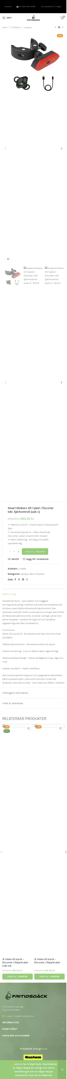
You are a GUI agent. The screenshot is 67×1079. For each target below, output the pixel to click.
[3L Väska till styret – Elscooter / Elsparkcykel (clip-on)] (17, 840)
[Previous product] (55, 27)
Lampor (28, 27)
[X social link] (19, 579)
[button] (5, 148)
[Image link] (26, 995)
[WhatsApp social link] (27, 579)
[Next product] (63, 27)
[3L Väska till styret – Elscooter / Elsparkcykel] (49, 840)
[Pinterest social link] (23, 579)
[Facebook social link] (15, 579)
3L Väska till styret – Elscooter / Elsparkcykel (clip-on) (15, 963)
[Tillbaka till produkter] (59, 27)
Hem (4, 27)
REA (32, 574)
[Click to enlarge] (8, 258)
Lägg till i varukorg (35, 551)
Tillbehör (16, 27)
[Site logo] (33, 17)
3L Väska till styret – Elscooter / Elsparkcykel (47, 961)
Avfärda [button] (62, 1069)
